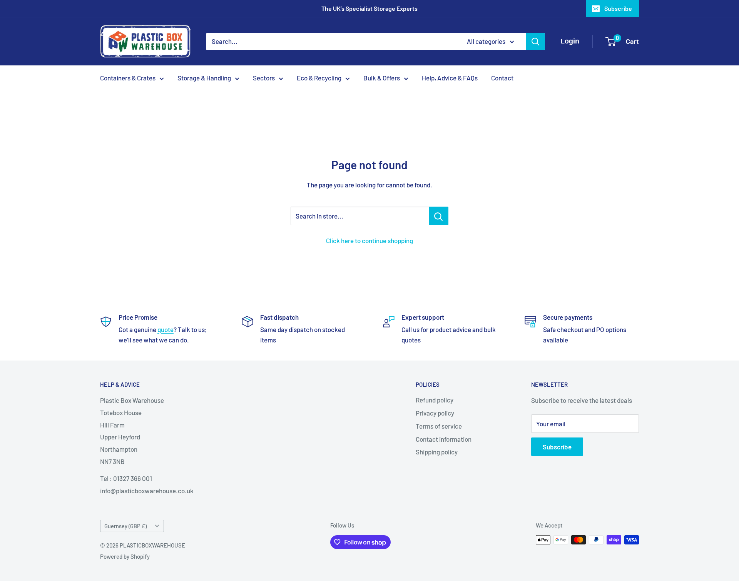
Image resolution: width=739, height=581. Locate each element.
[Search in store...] (438, 216)
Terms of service (439, 426)
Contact (502, 78)
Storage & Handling (204, 78)
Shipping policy (437, 452)
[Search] (535, 41)
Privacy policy (435, 413)
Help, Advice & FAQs (450, 78)
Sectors (264, 78)
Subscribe (618, 8)
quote (165, 329)
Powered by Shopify (125, 556)
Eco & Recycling (319, 78)
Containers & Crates (127, 78)
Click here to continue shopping (369, 240)
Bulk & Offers (381, 78)
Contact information (443, 439)
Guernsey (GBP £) (125, 526)
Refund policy (434, 400)
